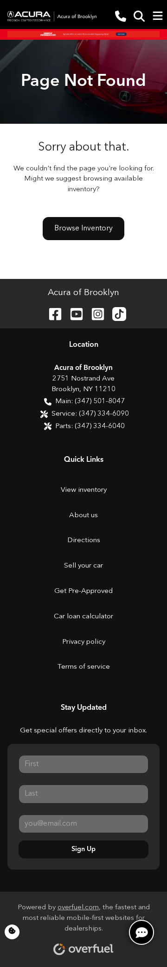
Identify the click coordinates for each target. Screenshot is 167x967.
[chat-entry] (141, 932)
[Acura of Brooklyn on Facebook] (51, 313)
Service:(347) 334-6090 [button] (90, 414)
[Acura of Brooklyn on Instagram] (94, 313)
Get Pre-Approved (83, 591)
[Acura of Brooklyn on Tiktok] (115, 313)
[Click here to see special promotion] (83, 34)
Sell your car (83, 565)
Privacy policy (83, 642)
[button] (120, 16)
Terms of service (84, 667)
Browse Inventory (83, 228)
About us (83, 515)
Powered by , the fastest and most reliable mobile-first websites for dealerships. (84, 918)
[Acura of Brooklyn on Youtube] (73, 313)
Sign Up (83, 849)
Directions (83, 540)
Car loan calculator (83, 616)
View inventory (84, 490)
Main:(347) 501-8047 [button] (90, 401)
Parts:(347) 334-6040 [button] (90, 426)
